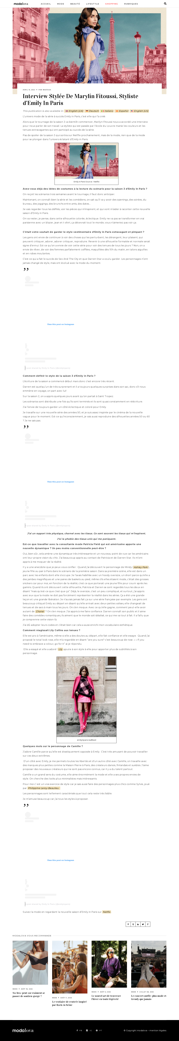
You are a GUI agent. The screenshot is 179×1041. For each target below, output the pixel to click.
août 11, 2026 (66, 998)
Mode (15, 989)
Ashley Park (141, 567)
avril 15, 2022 (29, 90)
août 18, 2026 (27, 989)
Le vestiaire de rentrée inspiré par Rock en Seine (69, 1003)
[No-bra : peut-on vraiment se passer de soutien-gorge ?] (30, 963)
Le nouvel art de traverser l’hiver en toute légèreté (106, 997)
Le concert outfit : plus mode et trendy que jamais (148, 997)
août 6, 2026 (105, 992)
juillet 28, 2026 (146, 992)
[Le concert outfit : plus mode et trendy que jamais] (149, 964)
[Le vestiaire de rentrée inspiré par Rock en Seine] (70, 967)
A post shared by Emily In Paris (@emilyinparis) (47, 368)
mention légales (157, 1030)
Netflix (106, 912)
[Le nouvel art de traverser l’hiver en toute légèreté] (109, 964)
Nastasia (47, 90)
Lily (60, 649)
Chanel (40, 611)
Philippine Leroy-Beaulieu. (44, 788)
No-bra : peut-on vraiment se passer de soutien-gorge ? (29, 994)
